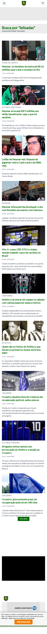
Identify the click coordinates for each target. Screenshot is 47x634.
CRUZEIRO (7, 393)
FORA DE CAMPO (10, 63)
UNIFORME (7, 296)
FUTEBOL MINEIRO (11, 443)
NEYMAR (6, 203)
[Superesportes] (23, 3)
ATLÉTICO (6, 343)
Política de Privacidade (26, 618)
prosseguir (23, 622)
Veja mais (23, 519)
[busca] (43, 3)
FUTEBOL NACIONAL (11, 107)
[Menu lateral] (4, 3)
